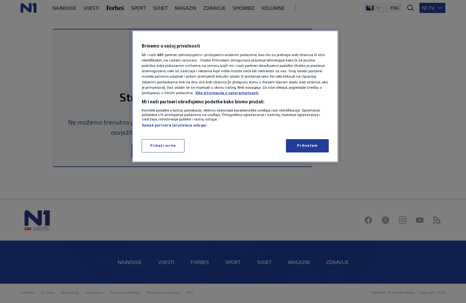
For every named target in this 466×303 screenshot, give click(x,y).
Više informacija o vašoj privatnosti (226, 93)
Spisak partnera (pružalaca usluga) (174, 125)
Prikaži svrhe (163, 145)
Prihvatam (307, 145)
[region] (235, 96)
